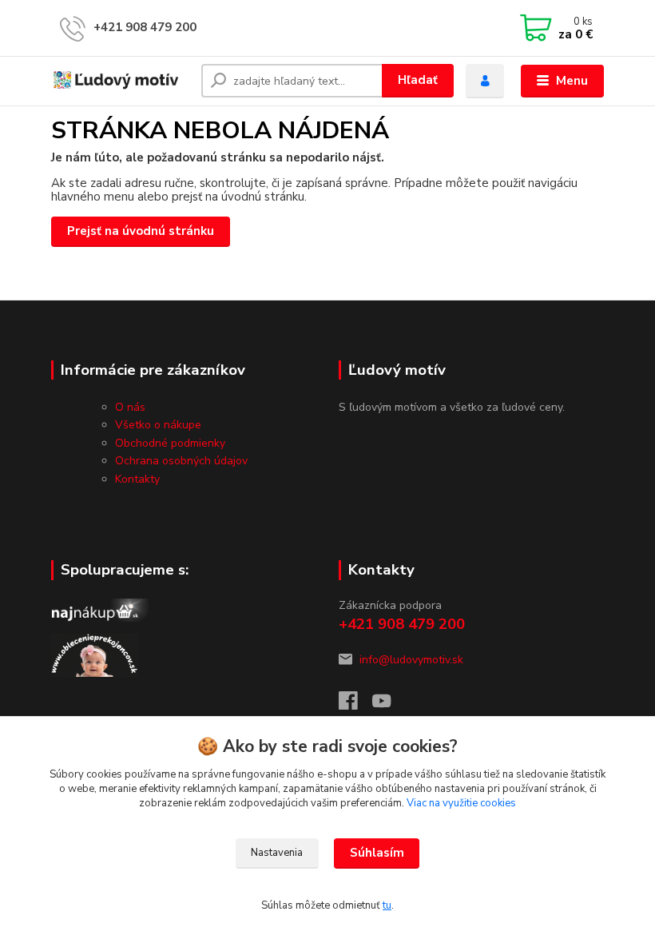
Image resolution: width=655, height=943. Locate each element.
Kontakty (137, 479)
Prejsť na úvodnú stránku (140, 231)
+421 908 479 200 (144, 27)
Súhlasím (377, 853)
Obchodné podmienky (170, 443)
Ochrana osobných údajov (181, 460)
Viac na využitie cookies (461, 803)
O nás (130, 407)
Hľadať (418, 80)
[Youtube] (389, 705)
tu (387, 905)
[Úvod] (120, 81)
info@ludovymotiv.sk (411, 659)
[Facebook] (355, 705)
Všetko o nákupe (158, 424)
